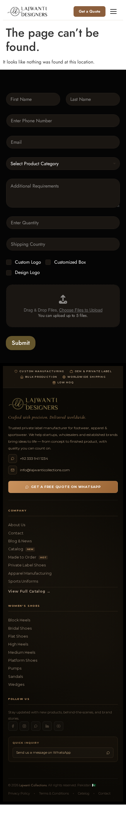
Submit (21, 343)
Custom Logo (28, 262)
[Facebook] (13, 726)
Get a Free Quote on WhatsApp (66, 487)
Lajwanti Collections (33, 785)
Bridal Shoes (20, 628)
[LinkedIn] (47, 726)
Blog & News (20, 541)
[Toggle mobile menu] (113, 11)
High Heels (18, 644)
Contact (15, 533)
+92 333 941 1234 (34, 458)
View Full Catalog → (29, 591)
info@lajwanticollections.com (45, 470)
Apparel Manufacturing (30, 573)
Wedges (16, 684)
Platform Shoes (22, 660)
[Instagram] (24, 726)
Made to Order (27, 557)
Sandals (15, 676)
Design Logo (27, 273)
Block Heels (19, 620)
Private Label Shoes (27, 565)
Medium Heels (21, 652)
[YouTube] (58, 726)
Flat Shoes (18, 636)
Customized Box (70, 262)
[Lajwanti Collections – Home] (28, 11)
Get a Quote (89, 11)
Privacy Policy (19, 793)
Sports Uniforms (23, 581)
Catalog (20, 549)
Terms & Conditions (54, 793)
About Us (16, 525)
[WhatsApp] (35, 726)
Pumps (14, 668)
